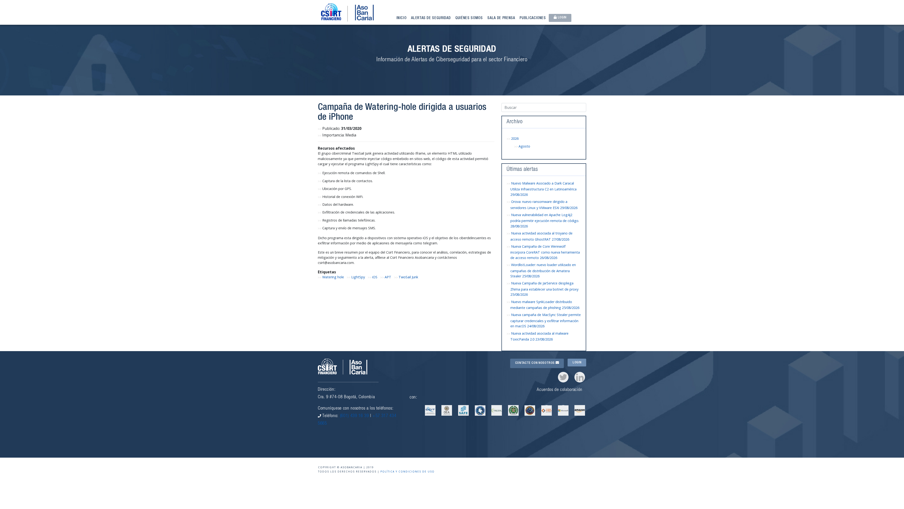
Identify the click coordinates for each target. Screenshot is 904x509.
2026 (515, 138)
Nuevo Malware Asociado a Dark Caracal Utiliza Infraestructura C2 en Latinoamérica (543, 189)
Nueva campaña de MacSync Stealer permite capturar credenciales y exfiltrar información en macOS (545, 320)
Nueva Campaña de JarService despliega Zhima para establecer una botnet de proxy (544, 289)
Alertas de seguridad (431, 18)
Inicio (401, 18)
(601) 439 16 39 (354, 416)
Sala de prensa (501, 18)
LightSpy (358, 277)
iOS (374, 277)
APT (388, 277)
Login (561, 17)
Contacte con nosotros (535, 363)
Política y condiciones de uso (407, 471)
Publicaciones (533, 18)
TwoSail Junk (408, 277)
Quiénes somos (469, 18)
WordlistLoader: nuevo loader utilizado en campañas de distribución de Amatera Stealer (543, 270)
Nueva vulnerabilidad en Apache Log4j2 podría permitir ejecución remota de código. (544, 220)
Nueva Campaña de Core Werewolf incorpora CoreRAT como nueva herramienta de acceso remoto (545, 252)
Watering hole (333, 277)
